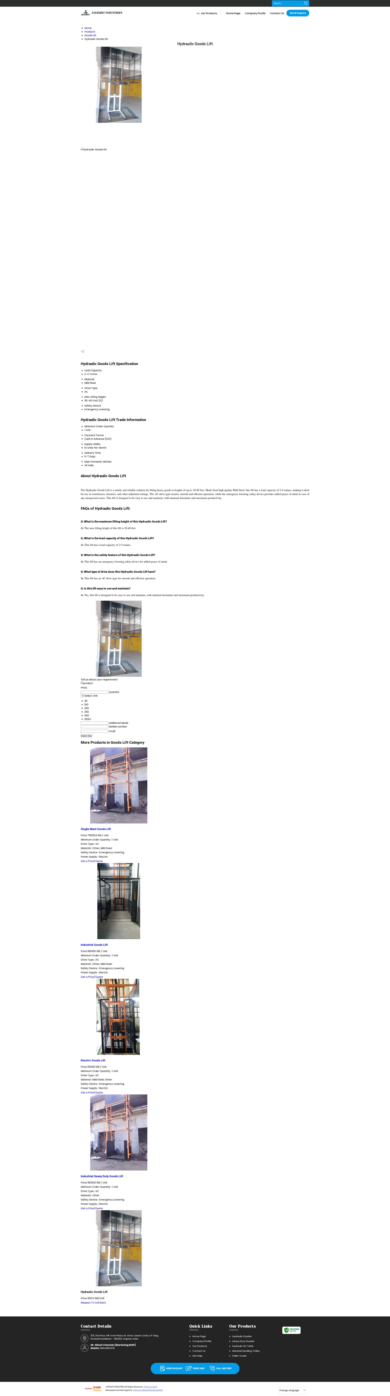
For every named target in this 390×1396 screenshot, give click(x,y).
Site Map (197, 1355)
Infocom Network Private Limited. (148, 1390)
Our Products (209, 13)
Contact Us (277, 13)
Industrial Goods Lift (94, 945)
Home (88, 28)
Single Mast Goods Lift (96, 829)
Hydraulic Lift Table (243, 1346)
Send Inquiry (298, 13)
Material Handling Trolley (246, 1350)
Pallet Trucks (239, 1355)
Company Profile (255, 13)
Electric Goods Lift (93, 1060)
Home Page (233, 13)
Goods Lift (90, 35)
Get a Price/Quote (92, 861)
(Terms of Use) (150, 1387)
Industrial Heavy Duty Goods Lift (102, 1176)
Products (89, 31)
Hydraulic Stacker (242, 1336)
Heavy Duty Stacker (243, 1341)
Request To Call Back (93, 1302)
